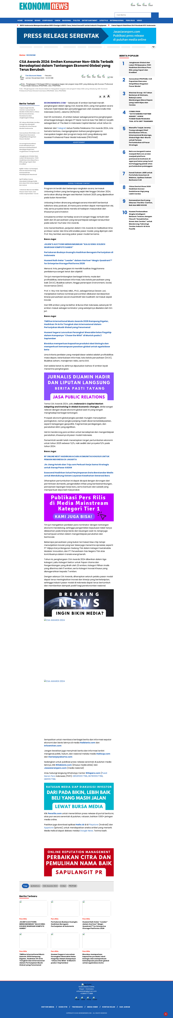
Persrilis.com (55, 813)
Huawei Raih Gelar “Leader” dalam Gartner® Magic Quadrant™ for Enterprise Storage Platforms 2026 (78, 262)
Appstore (49, 827)
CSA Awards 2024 (50, 886)
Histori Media (47, 1007)
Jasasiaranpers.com (55, 768)
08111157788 (49, 779)
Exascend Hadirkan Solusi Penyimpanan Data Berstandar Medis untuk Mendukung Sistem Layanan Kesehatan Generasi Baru (78, 474)
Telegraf (61, 128)
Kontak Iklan (108, 1007)
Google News (86, 830)
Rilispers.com (93, 773)
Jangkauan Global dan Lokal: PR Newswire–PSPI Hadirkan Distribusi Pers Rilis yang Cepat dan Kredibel (140, 67)
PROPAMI (72, 886)
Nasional (66, 20)
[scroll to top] (165, 1014)
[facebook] (133, 5)
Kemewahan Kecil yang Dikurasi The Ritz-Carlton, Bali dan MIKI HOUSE (141, 202)
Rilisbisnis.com (64, 764)
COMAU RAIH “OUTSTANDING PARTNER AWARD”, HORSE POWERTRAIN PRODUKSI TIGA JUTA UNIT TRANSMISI (141, 116)
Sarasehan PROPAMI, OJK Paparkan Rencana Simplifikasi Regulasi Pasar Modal (140, 83)
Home (20, 20)
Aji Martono (35, 886)
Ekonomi (29, 20)
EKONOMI (31, 55)
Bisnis (37, 20)
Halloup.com (103, 753)
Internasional (117, 20)
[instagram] (145, 5)
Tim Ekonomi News (33, 75)
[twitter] (139, 5)
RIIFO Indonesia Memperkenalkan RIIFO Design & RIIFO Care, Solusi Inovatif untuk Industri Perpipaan (63, 25)
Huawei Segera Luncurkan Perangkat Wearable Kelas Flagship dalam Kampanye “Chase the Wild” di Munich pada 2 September (77, 335)
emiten (63, 886)
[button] (100, 96)
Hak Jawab (124, 1007)
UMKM (57, 20)
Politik (76, 20)
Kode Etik (63, 1007)
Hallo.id (80, 824)
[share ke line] (105, 77)
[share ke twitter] (89, 77)
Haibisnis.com (87, 742)
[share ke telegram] (99, 77)
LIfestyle (103, 20)
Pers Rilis (130, 20)
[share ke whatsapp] (94, 77)
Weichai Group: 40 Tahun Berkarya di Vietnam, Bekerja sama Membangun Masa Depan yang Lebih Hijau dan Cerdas (140, 98)
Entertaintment (89, 20)
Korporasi (47, 20)
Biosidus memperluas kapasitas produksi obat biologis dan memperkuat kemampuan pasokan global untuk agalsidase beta (77, 346)
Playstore (93, 824)
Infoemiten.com (52, 745)
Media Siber (92, 1007)
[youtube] (151, 5)
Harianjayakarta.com (60, 756)
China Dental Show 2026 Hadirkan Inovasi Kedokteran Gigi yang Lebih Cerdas (140, 190)
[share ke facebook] (84, 77)
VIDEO (139, 20)
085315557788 (80, 776)
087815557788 (95, 776)
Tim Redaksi (77, 1007)
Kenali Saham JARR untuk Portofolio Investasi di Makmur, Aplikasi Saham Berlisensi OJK (140, 176)
